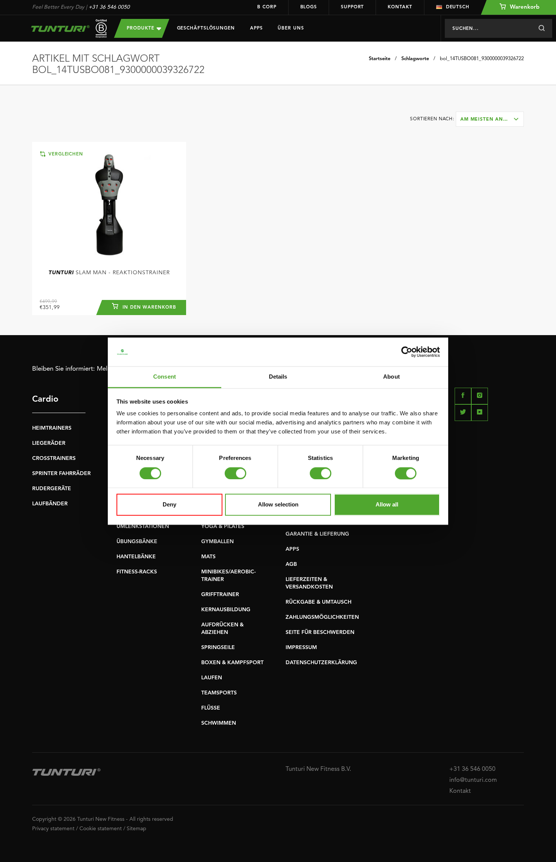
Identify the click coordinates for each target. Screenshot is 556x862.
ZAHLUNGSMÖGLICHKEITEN (322, 617)
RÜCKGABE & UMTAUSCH (318, 602)
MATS (208, 556)
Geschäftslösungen (206, 28)
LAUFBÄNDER (50, 503)
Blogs (308, 7)
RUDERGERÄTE (51, 488)
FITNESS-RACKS (136, 572)
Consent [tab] (164, 377)
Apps (256, 28)
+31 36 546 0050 (109, 7)
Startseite (379, 58)
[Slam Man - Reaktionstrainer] (109, 204)
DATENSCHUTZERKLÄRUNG (321, 662)
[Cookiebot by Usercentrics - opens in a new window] (407, 351)
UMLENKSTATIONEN (142, 526)
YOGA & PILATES (222, 526)
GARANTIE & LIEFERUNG (317, 534)
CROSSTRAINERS (54, 458)
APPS (292, 549)
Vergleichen (65, 154)
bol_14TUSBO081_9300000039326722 (482, 58)
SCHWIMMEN (218, 723)
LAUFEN (211, 677)
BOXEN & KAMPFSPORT (232, 662)
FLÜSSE (210, 708)
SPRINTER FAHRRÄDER (61, 473)
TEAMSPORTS (219, 693)
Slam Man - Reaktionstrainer (109, 272)
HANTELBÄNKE (136, 556)
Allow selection (278, 505)
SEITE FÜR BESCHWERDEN (320, 632)
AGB (291, 564)
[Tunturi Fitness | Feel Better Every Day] (65, 28)
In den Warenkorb (148, 307)
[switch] (235, 473)
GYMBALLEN (217, 541)
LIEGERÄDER (48, 443)
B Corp (266, 7)
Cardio (45, 399)
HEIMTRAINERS (51, 428)
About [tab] (391, 377)
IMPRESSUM (301, 647)
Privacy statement (53, 828)
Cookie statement (100, 828)
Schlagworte (415, 58)
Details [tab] (278, 377)
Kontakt (400, 7)
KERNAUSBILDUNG (225, 609)
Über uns (291, 28)
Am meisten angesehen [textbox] (491, 119)
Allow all (387, 505)
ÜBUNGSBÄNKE (136, 541)
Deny (169, 505)
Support (352, 7)
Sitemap (136, 828)
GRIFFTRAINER (220, 594)
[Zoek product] (541, 28)
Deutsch (457, 7)
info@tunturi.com (473, 780)
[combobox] (490, 119)
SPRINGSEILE (218, 647)
